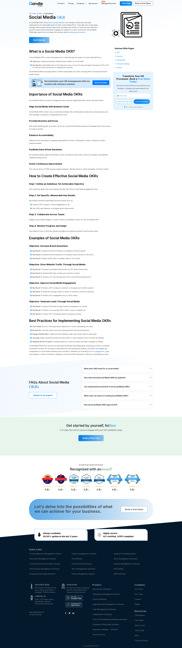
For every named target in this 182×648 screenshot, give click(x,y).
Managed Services (108, 2)
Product (61, 3)
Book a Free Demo (141, 101)
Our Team (139, 594)
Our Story (139, 589)
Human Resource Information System (44, 564)
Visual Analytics (99, 634)
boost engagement (97, 351)
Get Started (39, 40)
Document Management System (42, 559)
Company (81, 3)
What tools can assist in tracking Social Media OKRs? (106, 396)
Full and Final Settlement (82, 564)
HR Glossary (140, 615)
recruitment (121, 60)
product (119, 67)
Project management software (84, 554)
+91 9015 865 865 (35, 615)
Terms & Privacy (141, 640)
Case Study (139, 630)
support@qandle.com (36, 612)
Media (137, 604)
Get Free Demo (101, 83)
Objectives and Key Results (54, 23)
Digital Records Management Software (108, 604)
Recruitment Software (102, 589)
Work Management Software (83, 569)
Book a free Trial (91, 438)
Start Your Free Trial (125, 101)
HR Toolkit (32, 13)
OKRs (40, 13)
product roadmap (123, 64)
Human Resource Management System (45, 554)
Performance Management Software (44, 569)
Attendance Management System (106, 594)
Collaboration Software (102, 614)
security (119, 56)
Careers (138, 599)
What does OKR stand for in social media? (101, 369)
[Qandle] (74, 598)
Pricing (71, 3)
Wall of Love (140, 625)
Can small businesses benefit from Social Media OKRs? (107, 387)
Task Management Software (104, 609)
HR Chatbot (119, 569)
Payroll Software (99, 599)
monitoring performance (76, 32)
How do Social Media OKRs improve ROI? (100, 405)
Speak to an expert (43, 395)
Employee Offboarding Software (106, 624)
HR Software (77, 559)
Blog (136, 635)
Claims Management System (83, 574)
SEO (118, 52)
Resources (93, 3)
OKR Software (119, 574)
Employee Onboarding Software (42, 574)
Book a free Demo (134, 509)
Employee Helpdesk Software (106, 629)
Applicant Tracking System (125, 554)
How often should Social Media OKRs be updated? (105, 378)
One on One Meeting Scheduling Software (110, 619)
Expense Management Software (127, 564)
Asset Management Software (126, 559)
